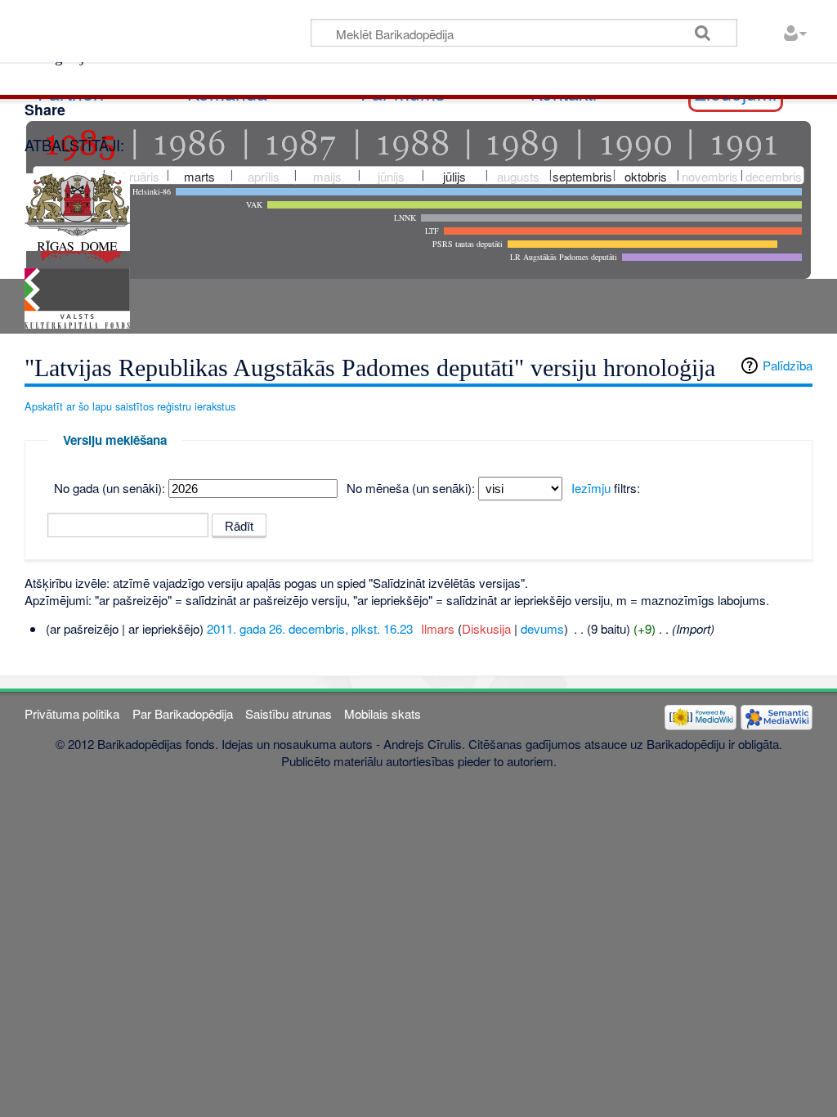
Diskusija (486, 628)
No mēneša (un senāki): (411, 487)
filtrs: (605, 487)
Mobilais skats (382, 713)
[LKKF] (77, 296)
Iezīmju (591, 487)
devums (542, 628)
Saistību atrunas (288, 713)
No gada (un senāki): (109, 487)
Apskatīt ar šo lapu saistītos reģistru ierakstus (130, 406)
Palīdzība (787, 365)
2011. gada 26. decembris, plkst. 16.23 (310, 628)
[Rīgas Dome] (77, 209)
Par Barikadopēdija (182, 713)
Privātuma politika (72, 713)
